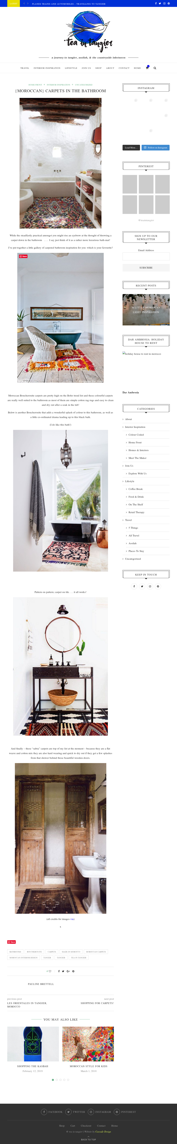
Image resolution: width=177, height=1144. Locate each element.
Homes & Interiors (139, 450)
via (72, 919)
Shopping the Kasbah (32, 1066)
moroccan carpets (96, 951)
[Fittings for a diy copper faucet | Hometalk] (146, 204)
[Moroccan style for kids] (88, 1044)
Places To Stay (136, 551)
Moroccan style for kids (89, 1066)
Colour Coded (136, 434)
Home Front (35, 84)
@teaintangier (146, 220)
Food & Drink (136, 496)
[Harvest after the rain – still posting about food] (131, 135)
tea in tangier (78, 957)
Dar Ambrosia (131, 392)
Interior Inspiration (47, 68)
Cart (73, 1125)
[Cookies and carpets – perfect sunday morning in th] (146, 135)
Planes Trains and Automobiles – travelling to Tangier (69, 3)
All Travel (134, 535)
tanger (47, 957)
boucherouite (34, 951)
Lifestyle (71, 68)
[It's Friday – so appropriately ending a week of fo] (146, 120)
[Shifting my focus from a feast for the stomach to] (131, 120)
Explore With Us (138, 473)
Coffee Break (136, 489)
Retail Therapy (137, 512)
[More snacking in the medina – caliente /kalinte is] (161, 120)
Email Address (146, 250)
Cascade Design (103, 1131)
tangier (61, 957)
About (110, 68)
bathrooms (15, 951)
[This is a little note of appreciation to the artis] (131, 105)
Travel (24, 68)
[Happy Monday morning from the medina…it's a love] (161, 135)
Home (137, 68)
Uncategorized (83, 84)
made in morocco (71, 951)
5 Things (133, 527)
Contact (124, 68)
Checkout (86, 1125)
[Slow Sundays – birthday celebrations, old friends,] (146, 105)
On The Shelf (136, 504)
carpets (52, 951)
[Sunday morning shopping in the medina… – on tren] (161, 105)
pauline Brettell (41, 984)
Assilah (133, 543)
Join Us (86, 68)
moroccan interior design (24, 957)
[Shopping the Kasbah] (32, 1044)
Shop (62, 1125)
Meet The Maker (137, 458)
